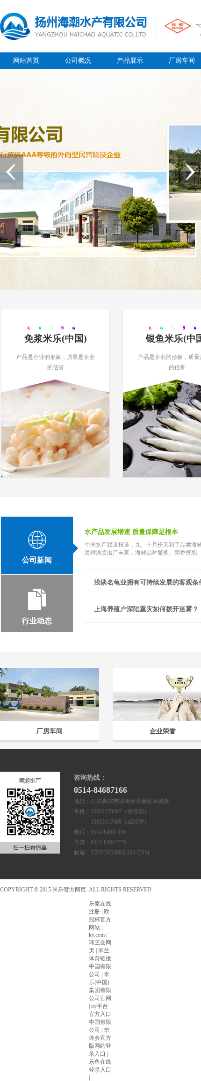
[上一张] (11, 172)
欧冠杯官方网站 (100, 919)
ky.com (97, 935)
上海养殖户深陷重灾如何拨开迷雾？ (146, 609)
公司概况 (78, 60)
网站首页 (26, 60)
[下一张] (189, 172)
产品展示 (130, 60)
